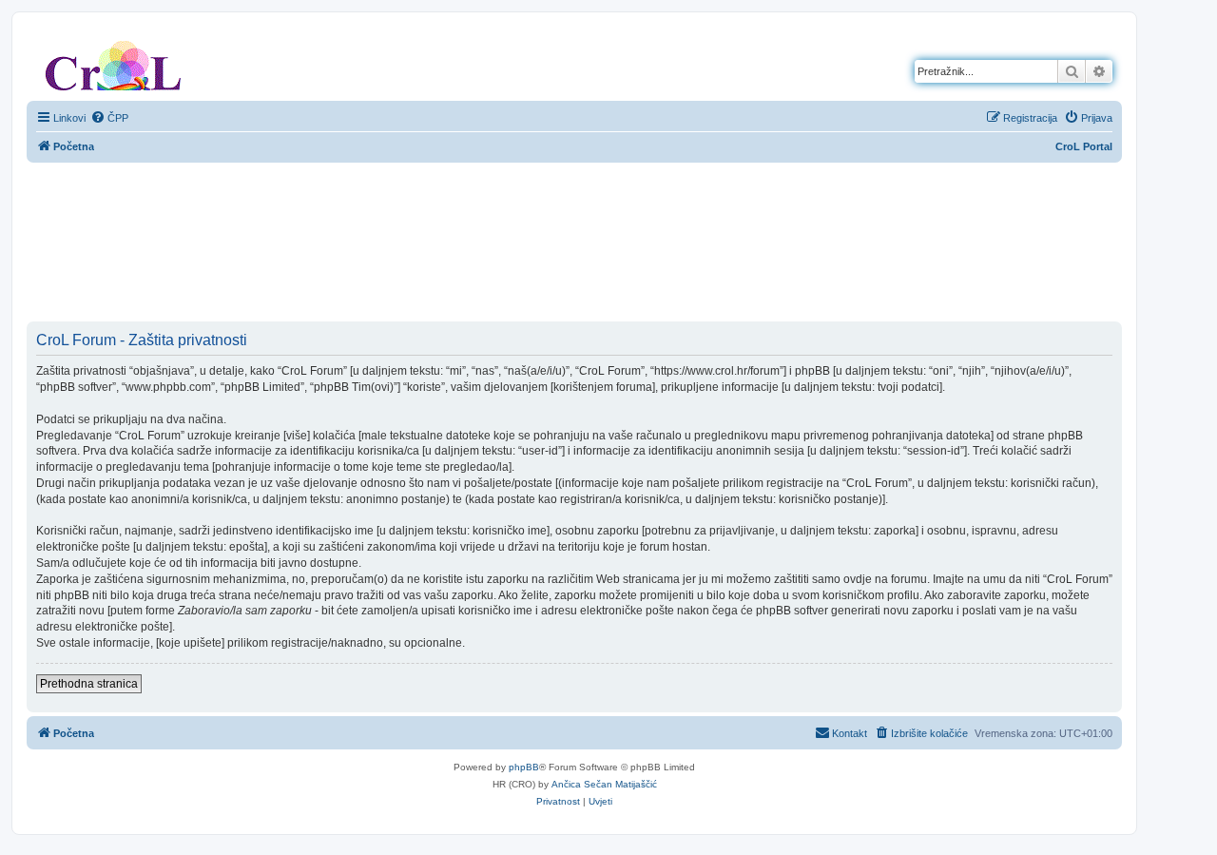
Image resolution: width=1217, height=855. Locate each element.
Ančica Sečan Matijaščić (604, 784)
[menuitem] (109, 118)
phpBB (524, 767)
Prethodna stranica (89, 683)
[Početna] (113, 61)
